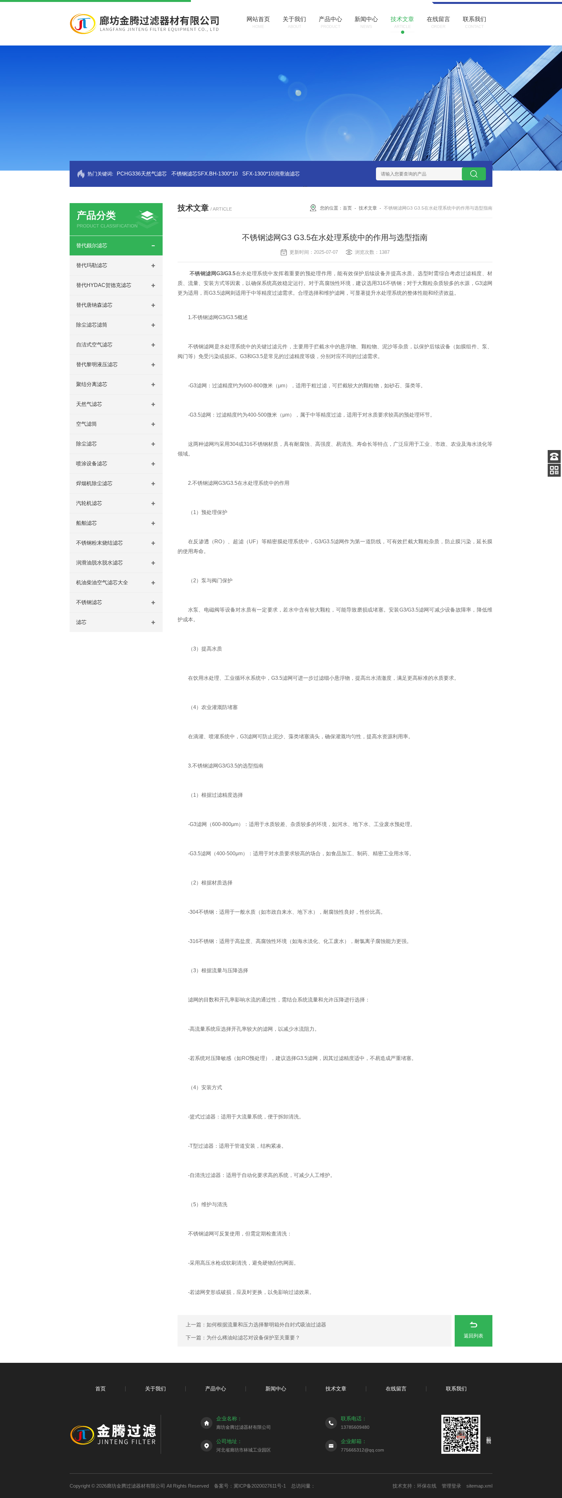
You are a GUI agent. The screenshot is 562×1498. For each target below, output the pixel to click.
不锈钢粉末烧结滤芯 (99, 543)
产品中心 (215, 1388)
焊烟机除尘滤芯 (94, 483)
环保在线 (426, 1486)
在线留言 (396, 1388)
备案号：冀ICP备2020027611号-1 (250, 1486)
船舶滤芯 (86, 523)
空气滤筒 (86, 424)
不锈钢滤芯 (89, 602)
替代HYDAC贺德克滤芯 (103, 285)
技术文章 (368, 208)
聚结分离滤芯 (91, 384)
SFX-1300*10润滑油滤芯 (271, 173)
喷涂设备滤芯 (91, 463)
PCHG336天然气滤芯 (142, 173)
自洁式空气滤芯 (94, 344)
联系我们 (456, 1388)
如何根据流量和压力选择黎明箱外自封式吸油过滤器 (266, 1324)
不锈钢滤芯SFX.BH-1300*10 (204, 173)
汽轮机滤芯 (89, 503)
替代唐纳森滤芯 (94, 305)
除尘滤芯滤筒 (91, 325)
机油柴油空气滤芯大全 (102, 582)
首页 (347, 208)
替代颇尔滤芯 (91, 245)
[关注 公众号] (554, 470)
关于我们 (155, 1388)
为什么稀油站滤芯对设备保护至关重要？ (253, 1337)
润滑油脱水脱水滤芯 (99, 562)
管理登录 (451, 1486)
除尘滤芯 (86, 443)
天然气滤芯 (89, 404)
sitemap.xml (479, 1486)
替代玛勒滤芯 (91, 265)
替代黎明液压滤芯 (97, 364)
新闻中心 (275, 1388)
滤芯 (81, 622)
